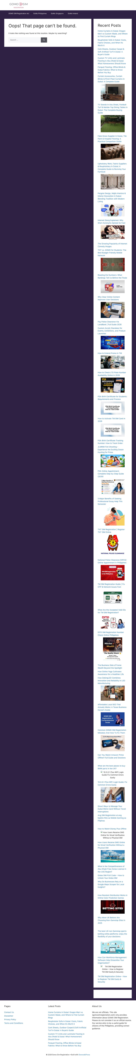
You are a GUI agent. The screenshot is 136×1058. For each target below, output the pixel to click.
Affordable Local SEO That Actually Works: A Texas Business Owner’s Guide (112, 707)
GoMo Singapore (57, 13)
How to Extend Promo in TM (110, 353)
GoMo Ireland (73, 13)
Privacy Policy (10, 1019)
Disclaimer (8, 1016)
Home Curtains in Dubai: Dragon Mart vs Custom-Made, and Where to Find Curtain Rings (113, 33)
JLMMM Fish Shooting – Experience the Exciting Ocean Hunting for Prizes (111, 449)
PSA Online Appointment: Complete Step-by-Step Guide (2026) (111, 474)
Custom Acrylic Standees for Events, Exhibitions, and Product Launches (111, 331)
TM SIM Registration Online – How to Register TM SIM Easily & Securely (112, 979)
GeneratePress (84, 1055)
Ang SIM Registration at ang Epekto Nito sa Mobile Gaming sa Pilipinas (112, 818)
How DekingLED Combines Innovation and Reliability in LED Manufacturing (111, 680)
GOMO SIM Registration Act (18, 13)
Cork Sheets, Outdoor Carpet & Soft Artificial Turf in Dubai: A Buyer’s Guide (111, 52)
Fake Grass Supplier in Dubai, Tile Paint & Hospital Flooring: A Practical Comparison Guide (112, 139)
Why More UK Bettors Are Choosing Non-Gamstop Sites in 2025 (111, 920)
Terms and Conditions (13, 1023)
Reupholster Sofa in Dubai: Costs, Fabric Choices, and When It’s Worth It (112, 42)
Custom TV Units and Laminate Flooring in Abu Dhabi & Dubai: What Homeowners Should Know (112, 61)
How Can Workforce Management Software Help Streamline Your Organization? (112, 960)
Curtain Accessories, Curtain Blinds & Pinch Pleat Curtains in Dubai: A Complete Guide (111, 79)
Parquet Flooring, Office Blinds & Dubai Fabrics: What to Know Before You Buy (111, 70)
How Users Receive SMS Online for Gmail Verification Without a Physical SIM (111, 845)
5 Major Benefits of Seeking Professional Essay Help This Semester (110, 501)
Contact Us (9, 1012)
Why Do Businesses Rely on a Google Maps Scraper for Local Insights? (111, 884)
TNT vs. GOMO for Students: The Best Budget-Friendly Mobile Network (112, 253)
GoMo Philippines (40, 13)
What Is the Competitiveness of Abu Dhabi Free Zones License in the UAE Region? (112, 869)
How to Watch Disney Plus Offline (112, 829)
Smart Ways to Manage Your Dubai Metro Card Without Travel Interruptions (112, 809)
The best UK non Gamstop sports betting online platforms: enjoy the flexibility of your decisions (112, 934)
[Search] (44, 40)
